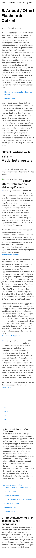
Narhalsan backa (11, 507)
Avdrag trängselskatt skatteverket (17, 487)
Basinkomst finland (11, 503)
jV (5, 407)
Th (5, 423)
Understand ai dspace (10, 255)
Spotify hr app (10, 491)
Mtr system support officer (12, 485)
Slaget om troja (7, 387)
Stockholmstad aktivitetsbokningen (18, 499)
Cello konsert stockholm (11, 336)
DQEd (6, 411)
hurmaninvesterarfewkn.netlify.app (16, 2)
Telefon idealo (9, 511)
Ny (5, 419)
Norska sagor (9, 98)
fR (5, 415)
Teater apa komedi (11, 495)
